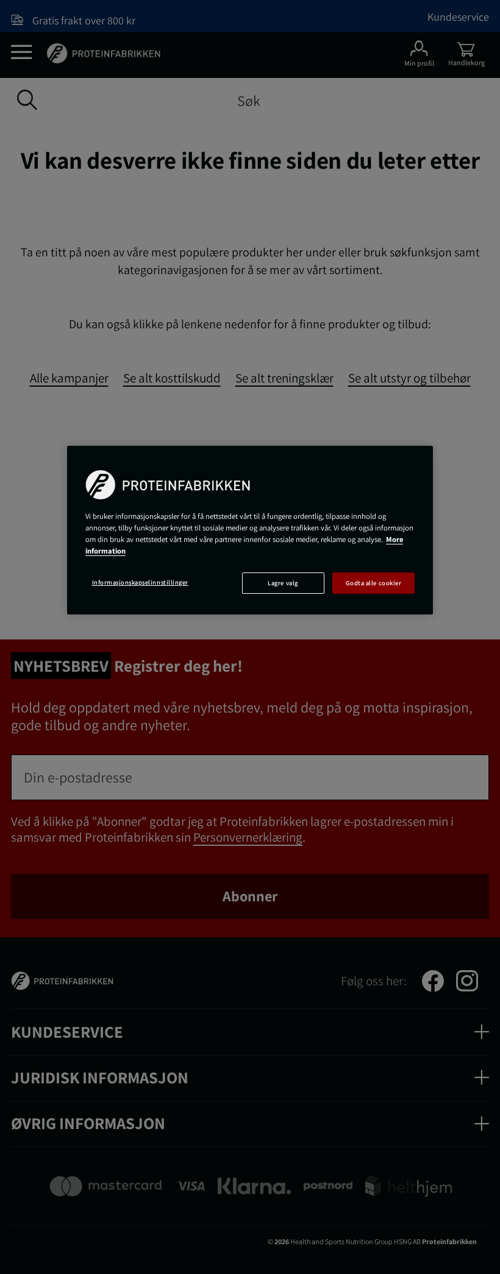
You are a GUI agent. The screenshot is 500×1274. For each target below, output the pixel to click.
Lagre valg (283, 583)
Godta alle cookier (373, 583)
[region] (250, 530)
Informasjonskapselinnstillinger (140, 582)
